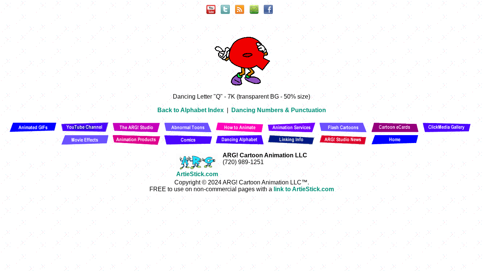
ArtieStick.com (197, 174)
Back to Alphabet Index (190, 110)
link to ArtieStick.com (304, 189)
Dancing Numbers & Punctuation (278, 110)
